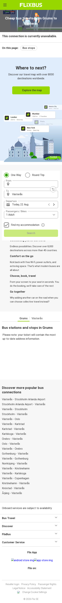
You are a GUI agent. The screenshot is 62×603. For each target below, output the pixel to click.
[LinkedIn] (32, 576)
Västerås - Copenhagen (15, 478)
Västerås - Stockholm (14, 409)
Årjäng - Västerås (12, 493)
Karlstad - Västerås (13, 429)
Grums (24, 318)
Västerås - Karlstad (13, 424)
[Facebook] (29, 576)
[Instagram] (30, 576)
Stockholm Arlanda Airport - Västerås (23, 404)
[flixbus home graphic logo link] (31, 5)
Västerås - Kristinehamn (16, 468)
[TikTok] (34, 576)
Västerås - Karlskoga (14, 473)
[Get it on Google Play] (22, 560)
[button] (31, 184)
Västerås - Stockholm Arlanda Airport (23, 399)
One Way (16, 175)
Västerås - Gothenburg (15, 458)
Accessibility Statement (39, 588)
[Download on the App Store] (43, 560)
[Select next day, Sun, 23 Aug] (54, 205)
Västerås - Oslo (11, 419)
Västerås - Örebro (12, 448)
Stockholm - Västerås (14, 414)
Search (31, 233)
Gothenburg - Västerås (15, 453)
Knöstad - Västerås (13, 488)
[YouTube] (31, 576)
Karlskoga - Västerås (14, 433)
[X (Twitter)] (33, 576)
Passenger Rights (47, 584)
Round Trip (38, 175)
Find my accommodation (25, 224)
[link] (31, 109)
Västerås (37, 318)
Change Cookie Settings (34, 592)
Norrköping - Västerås (14, 463)
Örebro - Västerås (12, 438)
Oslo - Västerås (11, 443)
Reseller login (12, 584)
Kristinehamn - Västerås (16, 483)
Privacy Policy (28, 584)
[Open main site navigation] (5, 5)
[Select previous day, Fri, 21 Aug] (49, 205)
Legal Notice (19, 588)
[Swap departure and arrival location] (53, 189)
